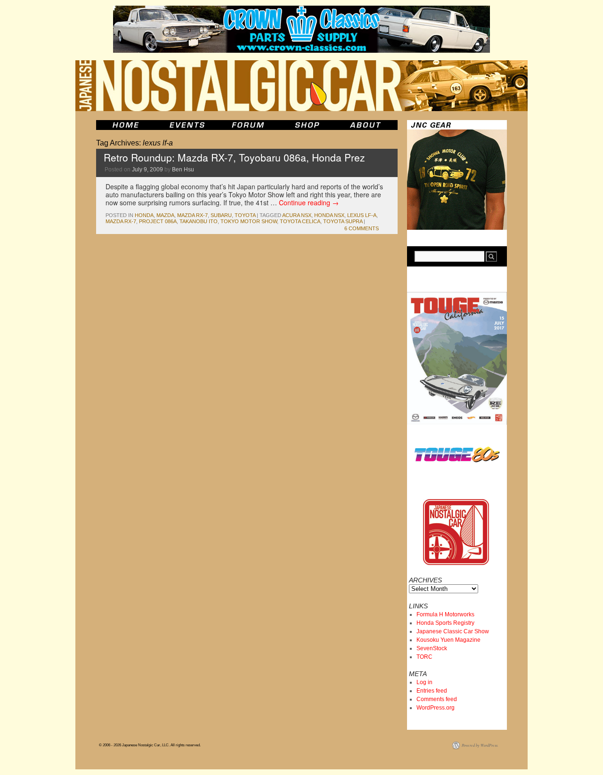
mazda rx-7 (192, 215)
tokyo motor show (248, 221)
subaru (221, 215)
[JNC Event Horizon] (187, 125)
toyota (245, 215)
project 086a (158, 221)
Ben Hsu (183, 169)
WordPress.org (435, 707)
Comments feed (436, 699)
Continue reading (309, 202)
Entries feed (431, 690)
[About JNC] (366, 125)
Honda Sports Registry (445, 623)
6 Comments (361, 228)
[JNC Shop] (307, 125)
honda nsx (329, 215)
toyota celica (300, 221)
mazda (165, 215)
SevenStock (431, 648)
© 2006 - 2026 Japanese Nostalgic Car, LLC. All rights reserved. (150, 745)
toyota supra (342, 221)
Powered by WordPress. (480, 745)
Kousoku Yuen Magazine (448, 640)
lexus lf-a (361, 215)
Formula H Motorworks (445, 614)
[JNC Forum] (249, 125)
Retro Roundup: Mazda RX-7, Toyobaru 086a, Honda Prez (234, 157)
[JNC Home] (125, 125)
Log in (424, 682)
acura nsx (296, 215)
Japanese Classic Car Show (452, 631)
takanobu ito (198, 221)
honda (144, 215)
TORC (424, 657)
